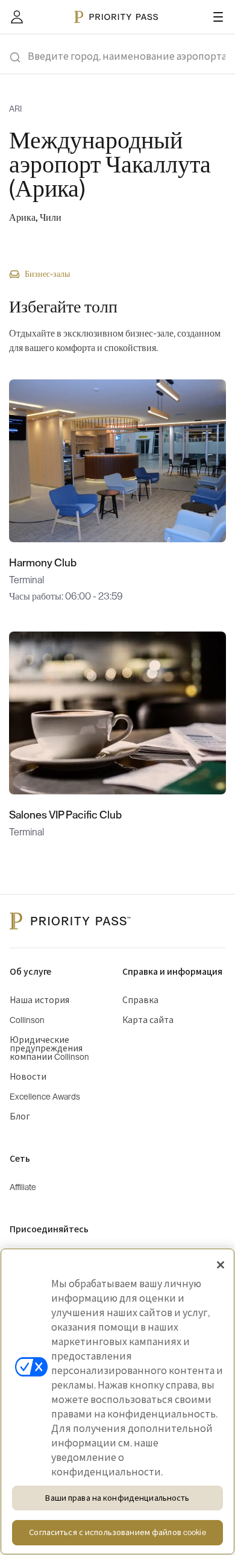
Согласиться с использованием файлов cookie (117, 1532)
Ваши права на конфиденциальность (117, 1498)
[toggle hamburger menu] (218, 17)
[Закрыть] (220, 1265)
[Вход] (17, 17)
